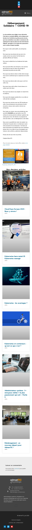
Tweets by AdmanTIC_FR (8, 164)
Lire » (6, 213)
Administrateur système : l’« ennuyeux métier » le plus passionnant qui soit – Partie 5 (16, 393)
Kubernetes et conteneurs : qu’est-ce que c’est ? (15, 345)
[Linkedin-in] (5, 526)
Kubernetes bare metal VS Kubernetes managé (15, 257)
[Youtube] (19, 7)
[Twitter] (19, 5)
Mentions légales (16, 520)
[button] (16, 505)
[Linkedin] (19, 2)
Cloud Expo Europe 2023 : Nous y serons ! (15, 210)
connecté (16, 468)
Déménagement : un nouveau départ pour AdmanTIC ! (13, 445)
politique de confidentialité (16, 522)
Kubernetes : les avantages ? (16, 303)
